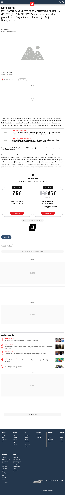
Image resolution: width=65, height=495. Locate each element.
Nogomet (15, 437)
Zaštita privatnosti (17, 461)
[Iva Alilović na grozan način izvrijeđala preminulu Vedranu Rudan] (59, 340)
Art (48, 435)
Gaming (26, 446)
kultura (50, 432)
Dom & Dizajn (4, 466)
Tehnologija (27, 435)
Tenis (14, 441)
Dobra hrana (4, 468)
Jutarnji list (4, 457)
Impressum (15, 457)
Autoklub (3, 464)
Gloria (3, 470)
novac (38, 432)
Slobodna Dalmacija (6, 459)
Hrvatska (3, 435)
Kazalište (50, 443)
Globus (3, 463)
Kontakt (14, 468)
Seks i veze (27, 441)
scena (62, 432)
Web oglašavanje (16, 464)
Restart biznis (39, 435)
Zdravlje (26, 439)
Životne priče (27, 444)
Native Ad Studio (5, 482)
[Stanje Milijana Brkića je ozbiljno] (59, 366)
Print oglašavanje (16, 466)
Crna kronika (4, 439)
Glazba (49, 441)
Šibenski (3, 479)
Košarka (14, 439)
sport (15, 432)
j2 (25, 432)
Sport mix (15, 444)
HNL (14, 435)
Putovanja (27, 443)
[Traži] (63, 2)
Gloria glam (4, 472)
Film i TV (50, 437)
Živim (3, 475)
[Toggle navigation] (2, 2)
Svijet (3, 437)
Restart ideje (38, 437)
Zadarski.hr (4, 477)
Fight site (15, 443)
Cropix (3, 481)
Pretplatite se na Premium (54, 480)
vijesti (3, 432)
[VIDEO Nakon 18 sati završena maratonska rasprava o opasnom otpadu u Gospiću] (59, 353)
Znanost (26, 437)
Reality (61, 443)
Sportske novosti (5, 461)
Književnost (50, 439)
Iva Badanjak (7, 29)
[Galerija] (32, 52)
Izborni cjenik (16, 463)
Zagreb (3, 441)
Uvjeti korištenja (16, 459)
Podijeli (22, 80)
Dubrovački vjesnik (5, 473)
